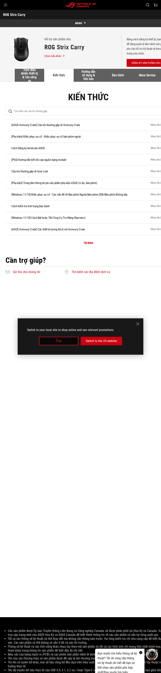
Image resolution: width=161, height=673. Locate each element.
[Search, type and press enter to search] (147, 5)
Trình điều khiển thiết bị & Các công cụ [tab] (29, 75)
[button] (5, 5)
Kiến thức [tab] (59, 75)
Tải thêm (88, 243)
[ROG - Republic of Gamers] (80, 5)
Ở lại (58, 341)
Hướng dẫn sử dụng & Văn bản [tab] (88, 75)
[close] (137, 324)
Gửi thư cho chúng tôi (26, 272)
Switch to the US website (101, 341)
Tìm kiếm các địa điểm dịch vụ (91, 272)
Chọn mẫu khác (52, 56)
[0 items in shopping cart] (155, 5)
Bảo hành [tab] (118, 75)
